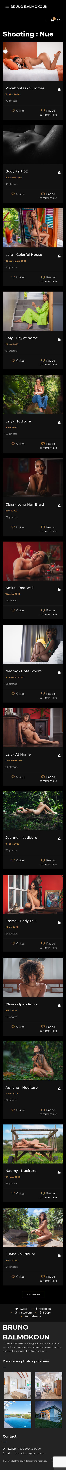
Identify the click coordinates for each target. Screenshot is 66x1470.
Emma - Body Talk (21, 921)
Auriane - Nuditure (22, 1088)
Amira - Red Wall (20, 588)
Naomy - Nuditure (21, 1171)
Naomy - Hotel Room (24, 671)
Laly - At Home (18, 755)
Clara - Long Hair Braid (25, 505)
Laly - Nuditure (18, 421)
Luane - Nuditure (20, 1254)
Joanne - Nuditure (21, 838)
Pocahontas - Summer (25, 88)
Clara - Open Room (22, 1004)
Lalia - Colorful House (24, 255)
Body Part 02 (17, 171)
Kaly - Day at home (22, 338)
